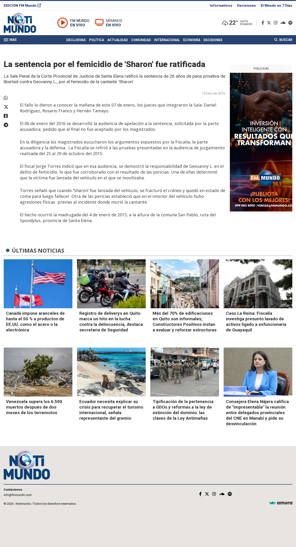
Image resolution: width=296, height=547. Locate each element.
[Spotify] (290, 22)
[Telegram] (9, 125)
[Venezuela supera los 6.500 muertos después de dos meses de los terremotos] (38, 372)
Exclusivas (76, 40)
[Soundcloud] (283, 22)
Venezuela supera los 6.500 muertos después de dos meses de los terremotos (34, 407)
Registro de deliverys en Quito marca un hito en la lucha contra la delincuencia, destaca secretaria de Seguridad (111, 322)
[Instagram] (276, 22)
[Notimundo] (25, 23)
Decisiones (246, 5)
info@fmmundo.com (18, 495)
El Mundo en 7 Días (276, 5)
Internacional (167, 40)
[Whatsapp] (9, 98)
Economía (191, 40)
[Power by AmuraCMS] (280, 503)
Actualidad (117, 40)
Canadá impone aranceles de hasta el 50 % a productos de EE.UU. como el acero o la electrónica (35, 322)
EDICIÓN (20, 5)
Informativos (221, 5)
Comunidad (141, 40)
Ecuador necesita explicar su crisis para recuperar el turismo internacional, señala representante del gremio (111, 410)
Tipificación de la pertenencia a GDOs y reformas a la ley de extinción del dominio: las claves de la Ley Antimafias (183, 410)
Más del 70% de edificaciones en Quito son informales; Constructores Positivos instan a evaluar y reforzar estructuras (184, 322)
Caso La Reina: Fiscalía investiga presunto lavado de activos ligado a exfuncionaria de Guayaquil (256, 322)
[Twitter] (270, 22)
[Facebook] (264, 22)
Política (96, 40)
